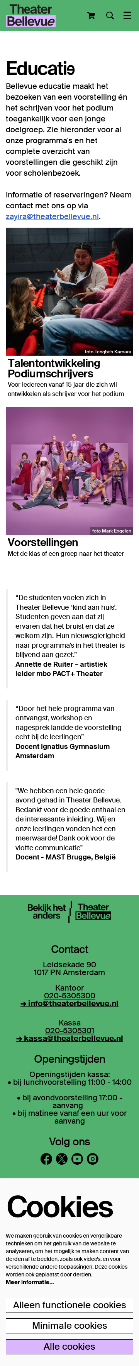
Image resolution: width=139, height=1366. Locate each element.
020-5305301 (69, 1030)
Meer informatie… (30, 1282)
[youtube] (77, 1159)
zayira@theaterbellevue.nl (52, 216)
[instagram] (92, 1159)
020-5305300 (69, 996)
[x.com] (62, 1159)
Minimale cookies (69, 1325)
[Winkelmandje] (91, 15)
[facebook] (46, 1159)
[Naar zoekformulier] (110, 15)
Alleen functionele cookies (69, 1305)
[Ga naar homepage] (31, 15)
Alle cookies (69, 1346)
